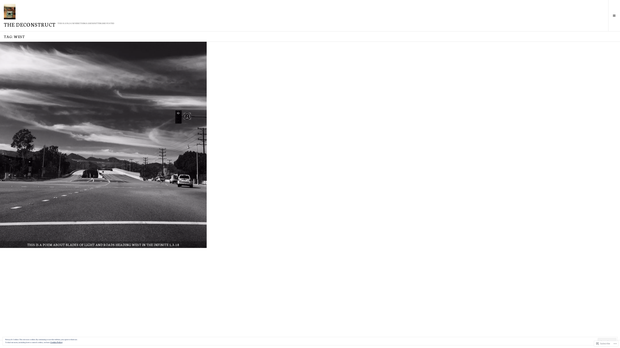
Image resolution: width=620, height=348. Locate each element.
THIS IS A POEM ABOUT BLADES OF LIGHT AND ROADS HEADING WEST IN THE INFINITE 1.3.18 (103, 244)
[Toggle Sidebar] (614, 15)
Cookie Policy (56, 342)
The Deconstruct (30, 24)
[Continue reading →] (103, 145)
